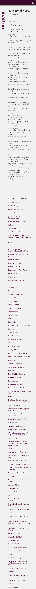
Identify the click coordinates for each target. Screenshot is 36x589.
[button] (33, 2)
